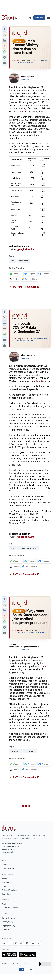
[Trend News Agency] (9, 828)
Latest (4, 865)
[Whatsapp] (4, 943)
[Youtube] (21, 943)
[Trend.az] (9, 17)
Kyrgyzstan (15, 751)
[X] (15, 943)
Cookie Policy (7, 929)
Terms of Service (8, 918)
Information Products (10, 908)
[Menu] (48, 17)
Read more (25, 80)
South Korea (30, 751)
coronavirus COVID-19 (28, 548)
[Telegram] (27, 943)
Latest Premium (8, 869)
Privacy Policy (7, 922)
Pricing (5, 904)
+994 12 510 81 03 (8, 849)
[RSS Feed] (38, 943)
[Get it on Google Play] (27, 954)
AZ (26, 970)
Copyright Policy (8, 926)
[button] (4, 29)
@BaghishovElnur (26, 249)
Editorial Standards (9, 890)
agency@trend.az (8, 852)
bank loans (23, 261)
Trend (21, 111)
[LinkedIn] (32, 943)
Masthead (6, 882)
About (4, 879)
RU (31, 970)
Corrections (6, 894)
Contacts (5, 886)
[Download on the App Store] (9, 954)
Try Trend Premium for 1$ (25, 286)
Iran (12, 261)
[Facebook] (10, 943)
